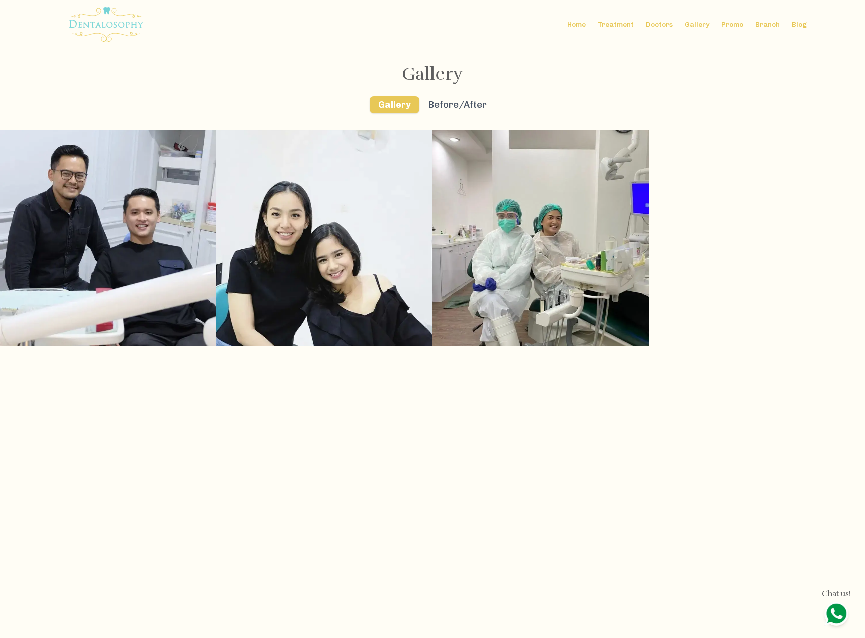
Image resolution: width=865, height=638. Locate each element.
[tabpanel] (432, 238)
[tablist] (432, 105)
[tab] (394, 104)
